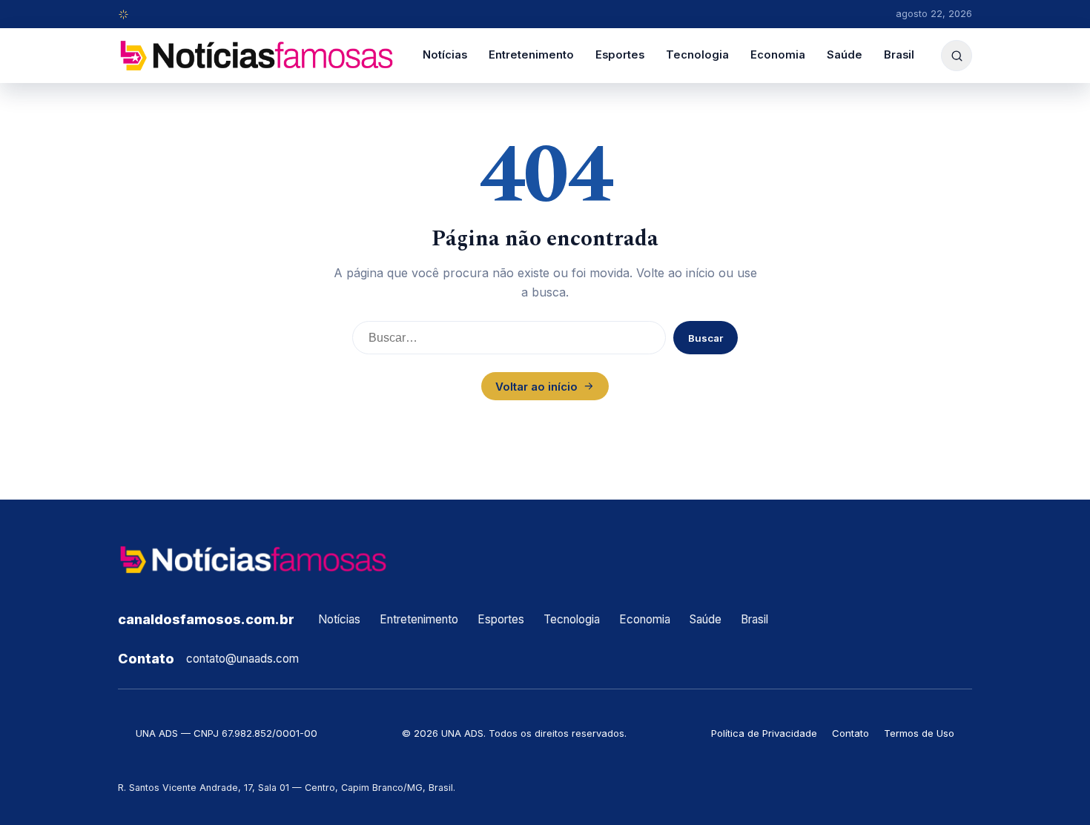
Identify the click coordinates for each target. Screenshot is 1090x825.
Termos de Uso (919, 733)
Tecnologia (697, 55)
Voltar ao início (536, 387)
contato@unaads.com (242, 659)
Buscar (705, 338)
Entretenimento (531, 55)
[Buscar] (956, 55)
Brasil (899, 55)
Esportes (619, 55)
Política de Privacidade (764, 733)
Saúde (844, 55)
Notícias (445, 55)
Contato (850, 733)
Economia (777, 55)
